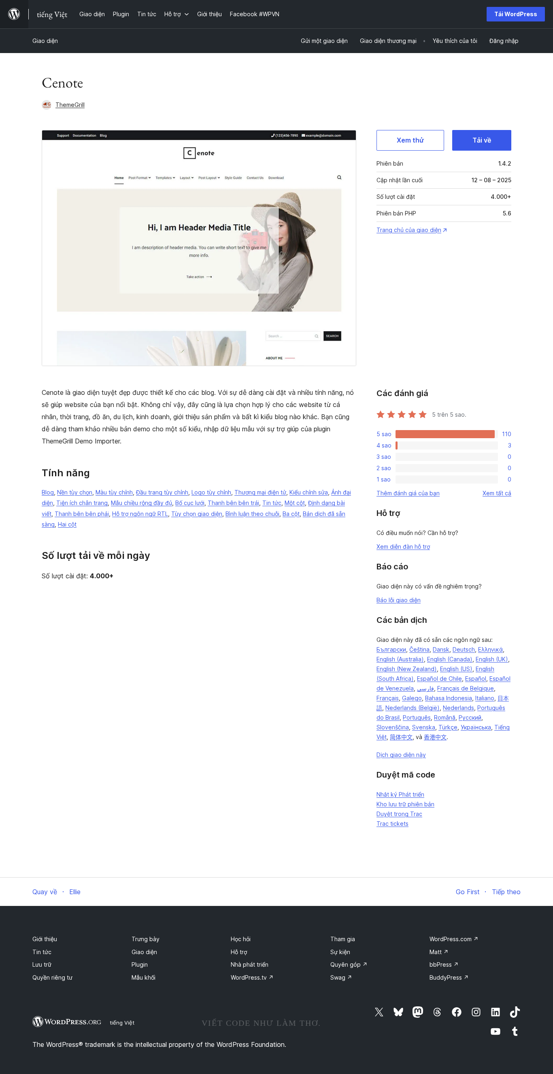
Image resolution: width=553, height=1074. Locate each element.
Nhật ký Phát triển (400, 794)
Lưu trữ (41, 964)
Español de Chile (439, 678)
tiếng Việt (122, 1022)
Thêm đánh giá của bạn (408, 493)
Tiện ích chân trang (82, 502)
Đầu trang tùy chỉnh (162, 492)
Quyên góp (349, 964)
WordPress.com (454, 938)
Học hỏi (241, 938)
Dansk (441, 649)
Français (387, 698)
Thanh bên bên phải (82, 513)
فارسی (425, 688)
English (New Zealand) (406, 668)
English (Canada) (449, 659)
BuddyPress (449, 977)
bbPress (444, 964)
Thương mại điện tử (260, 492)
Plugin (140, 964)
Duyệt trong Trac (399, 813)
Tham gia (342, 938)
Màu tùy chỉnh (114, 492)
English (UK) (492, 659)
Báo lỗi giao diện (398, 600)
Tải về (481, 140)
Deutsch (464, 649)
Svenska (423, 727)
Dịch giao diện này (401, 754)
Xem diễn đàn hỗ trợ (403, 546)
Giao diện (45, 40)
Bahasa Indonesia (448, 698)
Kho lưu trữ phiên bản (405, 804)
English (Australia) (400, 659)
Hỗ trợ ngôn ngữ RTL (140, 513)
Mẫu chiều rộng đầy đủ (141, 502)
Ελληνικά (490, 649)
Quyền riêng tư (52, 977)
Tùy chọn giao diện (196, 513)
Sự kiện (340, 951)
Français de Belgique (465, 688)
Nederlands (458, 707)
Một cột (295, 502)
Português (417, 717)
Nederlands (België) (412, 707)
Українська (476, 727)
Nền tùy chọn (74, 492)
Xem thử (410, 140)
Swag (341, 977)
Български (391, 649)
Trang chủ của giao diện (408, 229)
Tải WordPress (515, 14)
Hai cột (67, 524)
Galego (412, 698)
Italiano (484, 698)
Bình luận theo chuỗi (252, 513)
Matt (439, 951)
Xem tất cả (497, 493)
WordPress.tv (252, 977)
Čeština (419, 649)
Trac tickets (392, 823)
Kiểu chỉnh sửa (308, 492)
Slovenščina (392, 727)
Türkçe (447, 727)
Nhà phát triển (249, 964)
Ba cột (291, 513)
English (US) (456, 668)
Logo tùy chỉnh (211, 492)
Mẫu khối (143, 977)
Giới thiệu (44, 938)
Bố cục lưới (189, 502)
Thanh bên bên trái (233, 502)
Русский (470, 717)
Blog (48, 492)
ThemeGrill (70, 104)
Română (444, 717)
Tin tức (271, 502)
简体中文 (401, 736)
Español (475, 678)
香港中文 (435, 736)
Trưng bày (146, 938)
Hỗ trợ (239, 951)
